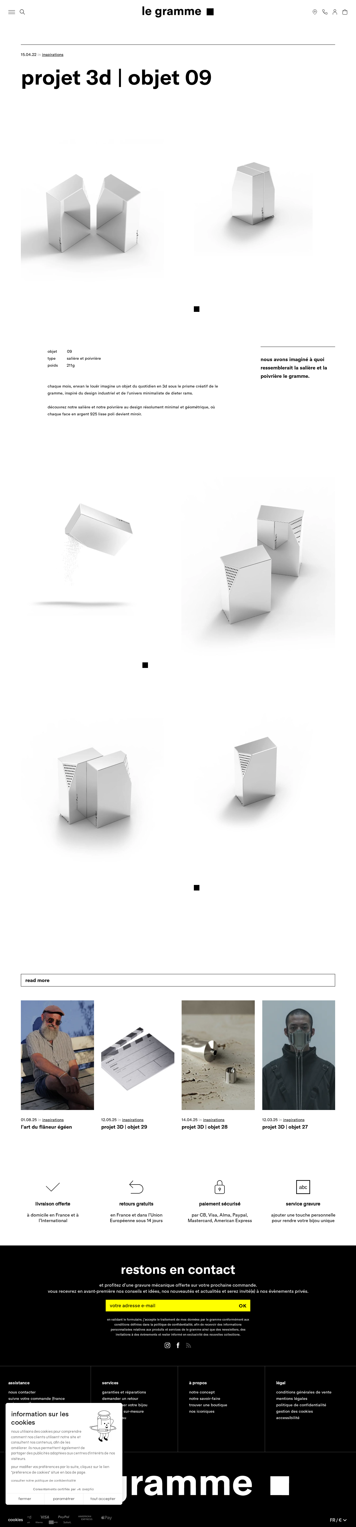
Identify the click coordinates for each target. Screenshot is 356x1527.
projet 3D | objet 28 (205, 1127)
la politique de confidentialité (171, 1324)
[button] (15, 1519)
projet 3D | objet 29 (124, 1127)
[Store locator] (315, 12)
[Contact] (325, 12)
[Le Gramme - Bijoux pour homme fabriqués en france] (178, 11)
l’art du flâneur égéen (46, 1127)
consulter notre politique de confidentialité (43, 1480)
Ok (243, 1306)
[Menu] (11, 12)
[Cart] (345, 12)
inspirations (52, 54)
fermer (25, 1499)
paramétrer (64, 1499)
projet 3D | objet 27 (285, 1127)
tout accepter (102, 1499)
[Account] (335, 12)
